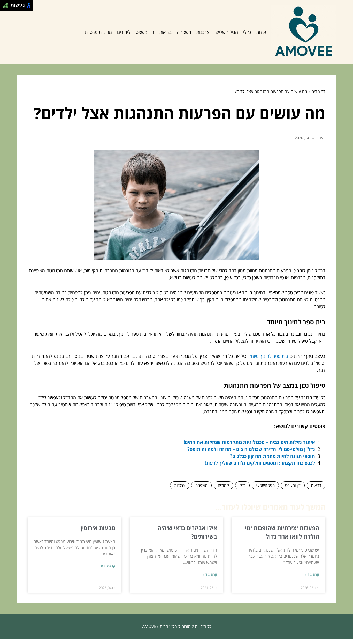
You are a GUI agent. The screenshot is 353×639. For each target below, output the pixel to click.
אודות (261, 32)
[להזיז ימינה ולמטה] (6, 6)
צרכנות (202, 32)
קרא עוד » (312, 574)
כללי (247, 32)
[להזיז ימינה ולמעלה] (6, 4)
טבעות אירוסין (98, 528)
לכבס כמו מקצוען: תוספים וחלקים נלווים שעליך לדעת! (260, 463)
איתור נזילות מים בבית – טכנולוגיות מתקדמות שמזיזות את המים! (249, 442)
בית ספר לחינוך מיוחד (268, 356)
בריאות (165, 32)
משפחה (184, 32)
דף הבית (318, 91)
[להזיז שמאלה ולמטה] (4, 6)
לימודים (124, 32)
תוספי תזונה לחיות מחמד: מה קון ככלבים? (272, 456)
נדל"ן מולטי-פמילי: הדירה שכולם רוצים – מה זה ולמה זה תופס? (251, 449)
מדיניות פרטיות (98, 32)
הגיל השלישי (226, 32)
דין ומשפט (145, 32)
